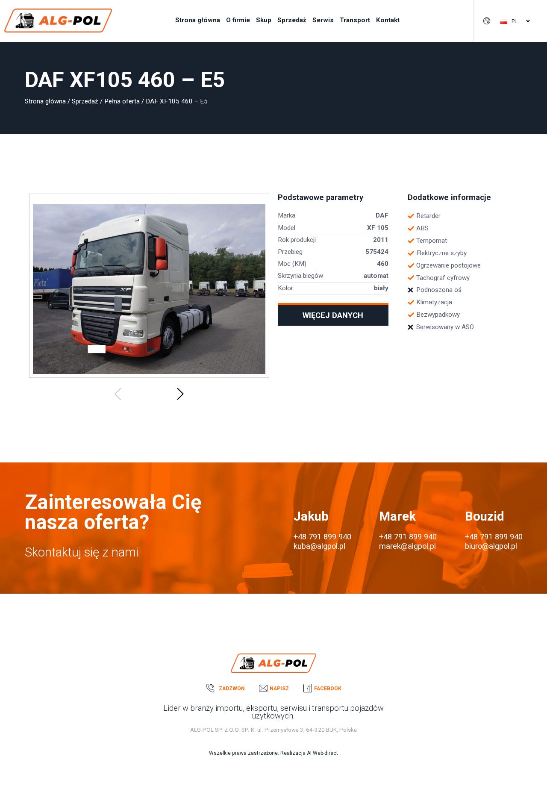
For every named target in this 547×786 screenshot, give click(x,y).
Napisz (279, 689)
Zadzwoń (231, 689)
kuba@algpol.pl (319, 546)
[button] (118, 393)
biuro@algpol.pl (491, 546)
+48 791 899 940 (322, 536)
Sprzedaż (291, 20)
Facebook (327, 689)
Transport (355, 20)
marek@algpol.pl (407, 546)
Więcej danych (333, 315)
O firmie (238, 20)
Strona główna (197, 20)
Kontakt (388, 20)
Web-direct (325, 753)
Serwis (323, 20)
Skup (263, 20)
